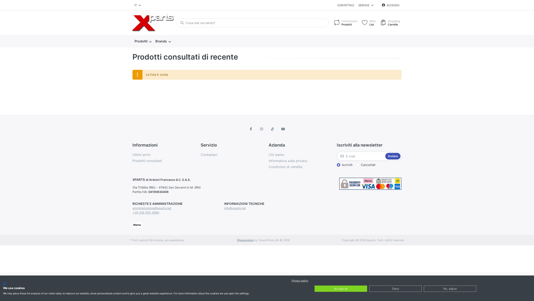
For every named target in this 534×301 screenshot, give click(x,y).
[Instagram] (261, 129)
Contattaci (345, 5)
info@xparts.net (235, 208)
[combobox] (138, 5)
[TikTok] (272, 129)
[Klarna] (137, 224)
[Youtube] (283, 129)
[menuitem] (142, 41)
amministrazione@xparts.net (151, 208)
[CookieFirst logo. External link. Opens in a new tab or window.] (4, 284)
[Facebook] (251, 129)
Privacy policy (300, 280)
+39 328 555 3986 (145, 212)
